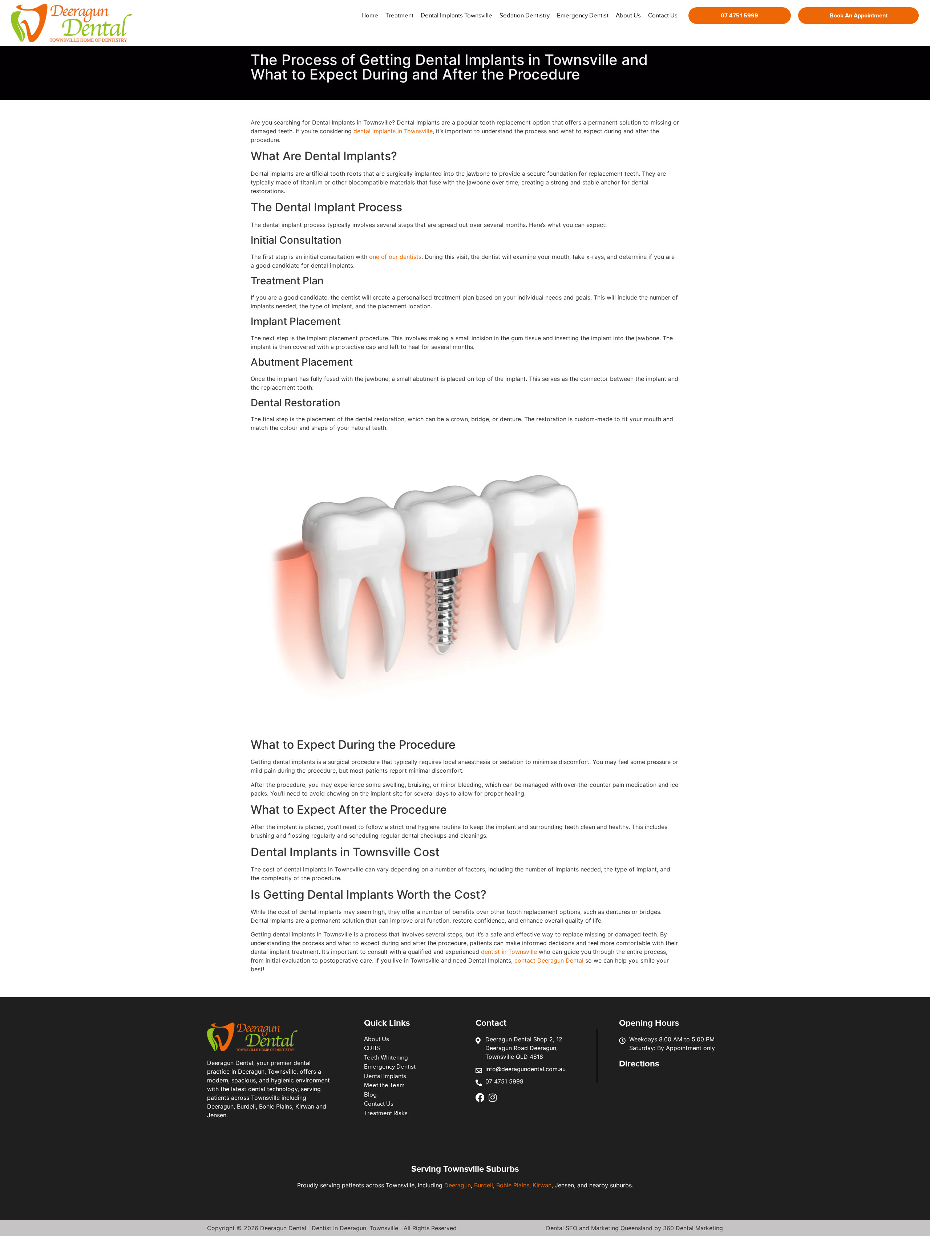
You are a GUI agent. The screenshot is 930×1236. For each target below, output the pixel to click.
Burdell (483, 1185)
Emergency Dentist (582, 15)
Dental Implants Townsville (456, 15)
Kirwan (542, 1185)
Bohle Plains (512, 1185)
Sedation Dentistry (525, 15)
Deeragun (457, 1185)
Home (369, 15)
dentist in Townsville (509, 951)
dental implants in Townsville (393, 131)
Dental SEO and (568, 1228)
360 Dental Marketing (693, 1228)
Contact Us (663, 15)
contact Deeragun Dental (549, 960)
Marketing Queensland (621, 1228)
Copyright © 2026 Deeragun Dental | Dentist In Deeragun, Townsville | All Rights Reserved (332, 1228)
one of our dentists (395, 256)
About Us (628, 15)
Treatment (399, 15)
